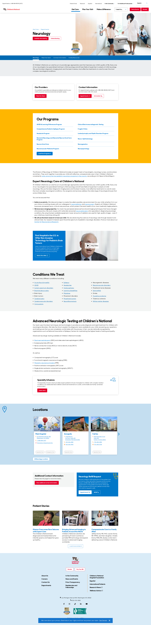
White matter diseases (101, 301)
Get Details (103, 620)
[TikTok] (75, 604)
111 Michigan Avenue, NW (44, 436)
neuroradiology (76, 204)
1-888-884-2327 (41, 440)
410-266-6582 (69, 442)
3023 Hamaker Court (99, 436)
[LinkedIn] (81, 604)
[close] (109, 620)
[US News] (67, 611)
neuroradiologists (82, 211)
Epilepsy (66, 283)
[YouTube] (86, 604)
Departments (45, 29)
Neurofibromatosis (70, 301)
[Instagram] (69, 604)
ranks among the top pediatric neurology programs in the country (64, 176)
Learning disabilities (70, 291)
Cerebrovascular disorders (43, 301)
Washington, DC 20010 (43, 438)
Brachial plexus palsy (41, 291)
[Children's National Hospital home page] (11, 9)
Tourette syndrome (99, 296)
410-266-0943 (69, 444)
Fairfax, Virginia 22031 (100, 439)
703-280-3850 (98, 442)
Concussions (38, 304)
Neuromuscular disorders (101, 285)
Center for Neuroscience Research (46, 222)
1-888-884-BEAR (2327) (16, 3)
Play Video (94, 246)
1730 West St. (69, 436)
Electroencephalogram (42, 340)
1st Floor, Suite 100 (70, 438)
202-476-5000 (76, 600)
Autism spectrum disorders (43, 288)
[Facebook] (64, 604)
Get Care (36, 29)
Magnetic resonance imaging (44, 363)
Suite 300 (96, 438)
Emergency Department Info (45, 443)
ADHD (36, 285)
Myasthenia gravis (70, 299)
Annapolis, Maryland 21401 (72, 439)
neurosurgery (89, 204)
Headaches (68, 285)
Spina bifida (97, 291)
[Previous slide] (32, 434)
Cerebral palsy (39, 299)
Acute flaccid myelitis (41, 283)
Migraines (67, 293)
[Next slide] (118, 434)
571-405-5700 (98, 444)
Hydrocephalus (69, 288)
